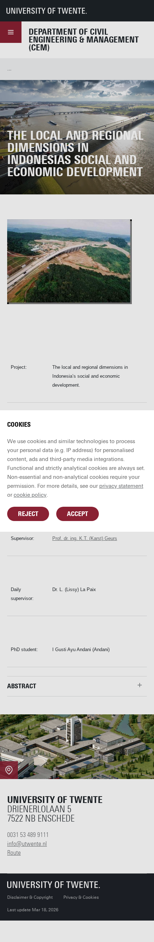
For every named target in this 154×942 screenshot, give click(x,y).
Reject (28, 514)
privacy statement (121, 486)
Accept (77, 514)
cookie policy (30, 495)
